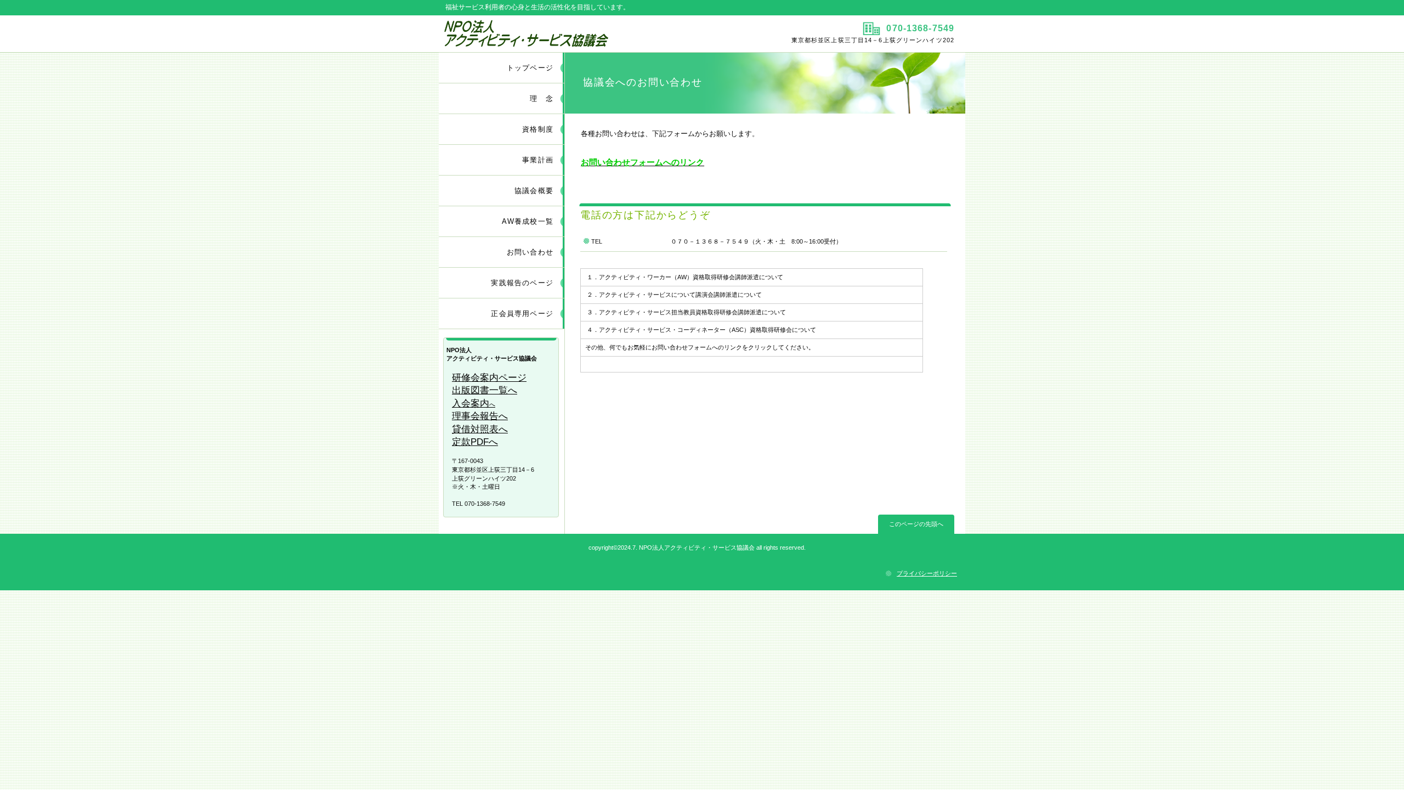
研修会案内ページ (489, 378)
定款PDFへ (475, 442)
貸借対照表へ (480, 429)
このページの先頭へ (916, 524)
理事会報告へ (480, 416)
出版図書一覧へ (484, 390)
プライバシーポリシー (927, 573)
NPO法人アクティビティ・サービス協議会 (569, 33)
